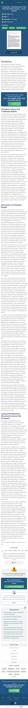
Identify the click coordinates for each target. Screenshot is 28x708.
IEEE (22, 550)
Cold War (14, 650)
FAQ (11, 699)
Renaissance (14, 656)
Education (23, 668)
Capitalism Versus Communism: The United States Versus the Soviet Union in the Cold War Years (13, 623)
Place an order (14, 690)
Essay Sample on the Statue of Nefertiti (12, 616)
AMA (26, 550)
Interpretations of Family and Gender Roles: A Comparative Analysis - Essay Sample (13, 632)
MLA (6, 550)
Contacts (24, 697)
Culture (12, 28)
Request (14, 602)
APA (3, 550)
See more (14, 662)
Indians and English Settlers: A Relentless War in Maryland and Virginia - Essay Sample (14, 628)
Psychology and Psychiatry (13, 671)
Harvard (10, 550)
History (5, 28)
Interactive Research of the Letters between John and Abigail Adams (14, 613)
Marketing (23, 671)
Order (3, 697)
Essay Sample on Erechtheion (10, 619)
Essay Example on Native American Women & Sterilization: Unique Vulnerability (13, 637)
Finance (10, 674)
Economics (16, 674)
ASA (19, 550)
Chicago (15, 550)
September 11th (14, 653)
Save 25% (14, 104)
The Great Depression (14, 647)
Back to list (15, 52)
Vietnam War (14, 659)
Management (11, 668)
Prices (9, 697)
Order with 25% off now (14, 586)
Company (4, 668)
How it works (16, 697)
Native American (21, 28)
